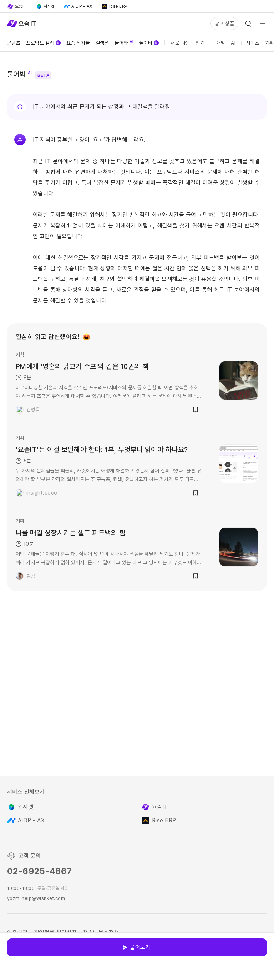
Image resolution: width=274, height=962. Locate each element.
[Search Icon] (248, 23)
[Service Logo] (21, 23)
